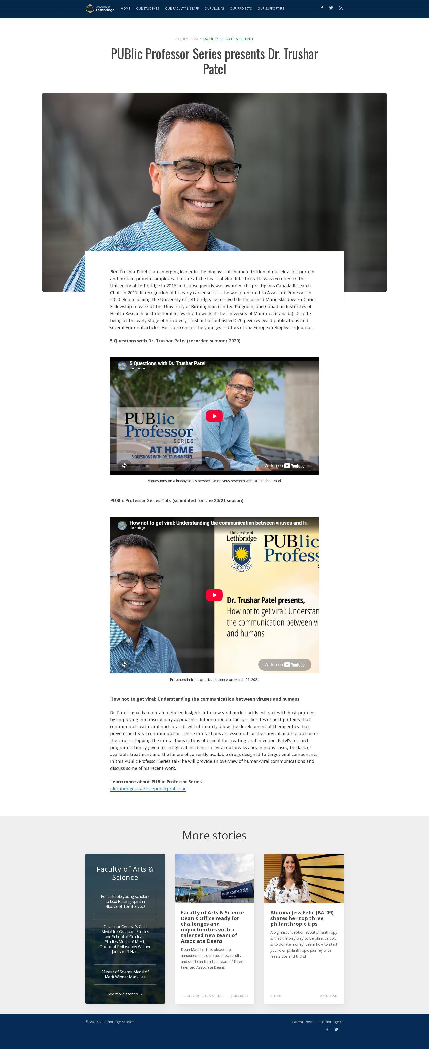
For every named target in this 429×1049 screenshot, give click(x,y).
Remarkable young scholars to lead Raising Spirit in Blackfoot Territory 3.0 (125, 901)
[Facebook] (322, 8)
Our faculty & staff (182, 8)
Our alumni (214, 8)
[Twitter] (332, 8)
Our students (147, 8)
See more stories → (125, 993)
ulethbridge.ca (332, 1021)
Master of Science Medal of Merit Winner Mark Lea (125, 974)
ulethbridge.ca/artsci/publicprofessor (148, 789)
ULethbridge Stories (117, 1021)
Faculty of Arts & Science (228, 38)
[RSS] (341, 8)
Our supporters (271, 8)
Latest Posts (303, 1021)
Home (125, 8)
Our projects (241, 8)
